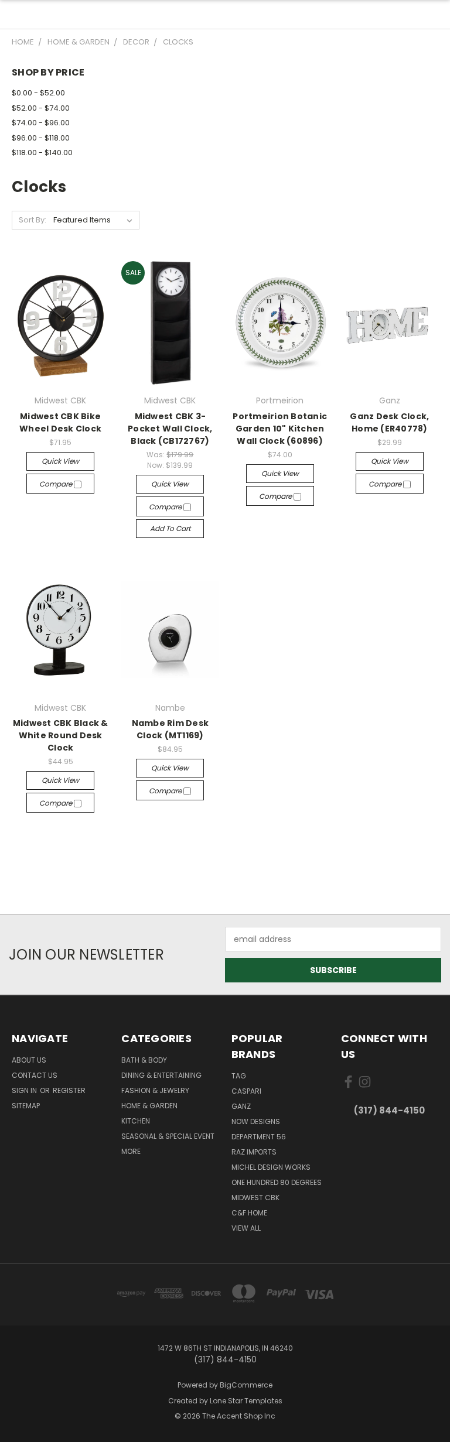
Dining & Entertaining (161, 1075)
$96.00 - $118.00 (41, 137)
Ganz (241, 1106)
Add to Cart (170, 528)
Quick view (60, 461)
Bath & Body (144, 1060)
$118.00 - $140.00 (42, 152)
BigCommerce (246, 1385)
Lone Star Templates (246, 1401)
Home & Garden (149, 1106)
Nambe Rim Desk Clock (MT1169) (170, 729)
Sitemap (26, 1106)
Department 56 (258, 1137)
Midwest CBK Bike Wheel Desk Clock (60, 422)
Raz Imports (254, 1152)
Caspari (246, 1091)
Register (69, 1090)
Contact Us (34, 1075)
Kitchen (135, 1121)
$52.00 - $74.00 (41, 108)
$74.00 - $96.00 (41, 122)
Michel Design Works (271, 1167)
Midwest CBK (255, 1198)
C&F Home (249, 1213)
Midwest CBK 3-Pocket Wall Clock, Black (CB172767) (170, 428)
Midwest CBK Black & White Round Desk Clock (60, 735)
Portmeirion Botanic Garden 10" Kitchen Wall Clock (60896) (280, 428)
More (131, 1151)
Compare (56, 484)
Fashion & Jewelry (155, 1090)
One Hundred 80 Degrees (276, 1182)
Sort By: (32, 219)
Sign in (25, 1090)
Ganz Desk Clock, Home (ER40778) (389, 422)
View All (246, 1228)
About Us (29, 1060)
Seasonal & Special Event (167, 1136)
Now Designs (255, 1121)
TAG (238, 1076)
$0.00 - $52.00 (38, 92)
